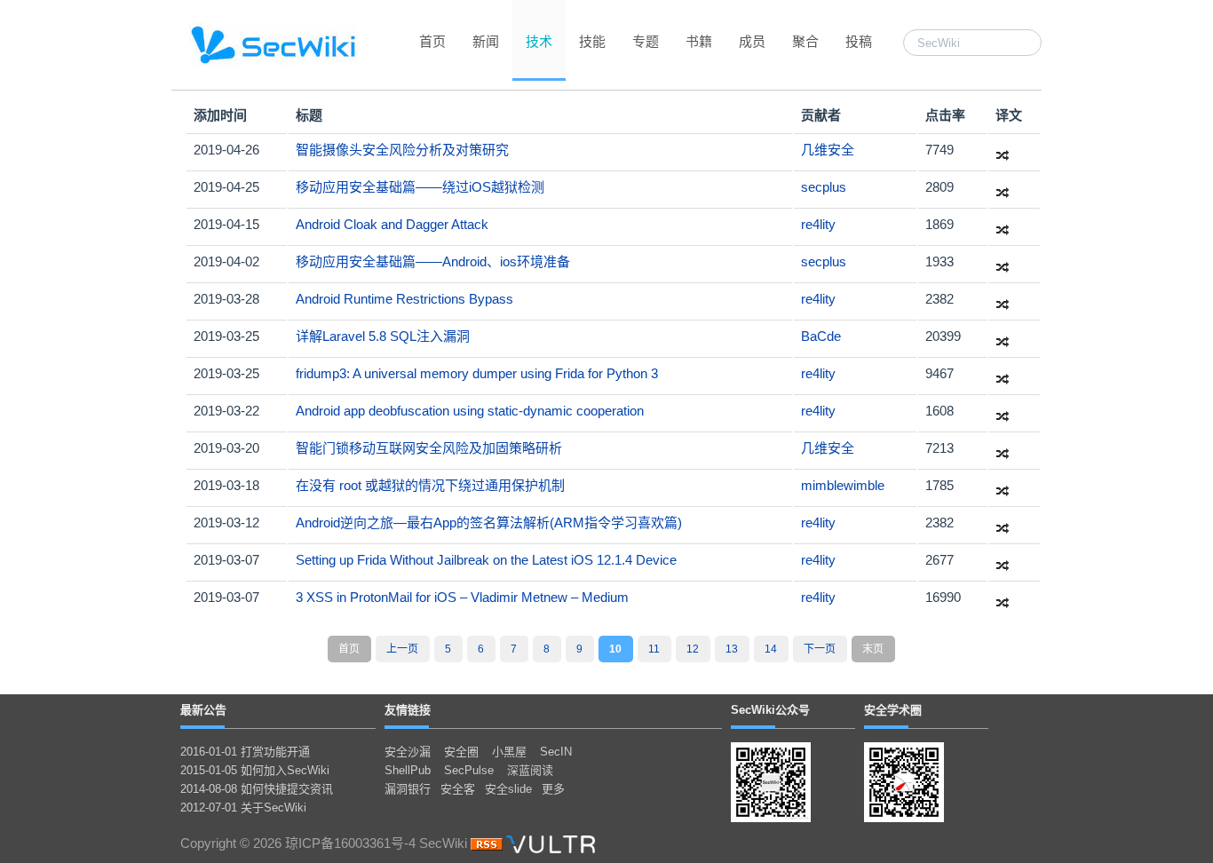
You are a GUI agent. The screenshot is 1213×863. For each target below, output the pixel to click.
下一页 (820, 649)
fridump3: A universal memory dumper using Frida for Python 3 (477, 373)
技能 (592, 41)
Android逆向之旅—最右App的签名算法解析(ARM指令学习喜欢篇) (489, 522)
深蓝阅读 (530, 770)
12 (692, 649)
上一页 (402, 649)
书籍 (699, 41)
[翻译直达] (1002, 149)
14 (771, 649)
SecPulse (469, 770)
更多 (553, 789)
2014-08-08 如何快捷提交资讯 (256, 789)
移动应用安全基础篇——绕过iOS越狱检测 (420, 186)
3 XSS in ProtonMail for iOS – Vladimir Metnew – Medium (462, 597)
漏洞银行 (408, 789)
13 (731, 649)
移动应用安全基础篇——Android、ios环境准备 (433, 261)
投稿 (858, 41)
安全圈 (461, 751)
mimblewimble (842, 485)
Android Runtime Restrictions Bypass (404, 298)
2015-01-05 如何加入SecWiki (254, 770)
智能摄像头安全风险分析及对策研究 (402, 149)
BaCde (821, 336)
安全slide (508, 789)
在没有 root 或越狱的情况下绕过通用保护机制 (430, 485)
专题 (645, 41)
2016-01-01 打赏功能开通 (245, 751)
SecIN (556, 751)
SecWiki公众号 (770, 710)
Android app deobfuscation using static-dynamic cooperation (470, 410)
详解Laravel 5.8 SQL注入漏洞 (383, 336)
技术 (539, 41)
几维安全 (827, 149)
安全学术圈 (893, 710)
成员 (752, 41)
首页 (432, 41)
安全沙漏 (408, 751)
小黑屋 (509, 751)
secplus (823, 186)
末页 (873, 649)
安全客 (457, 789)
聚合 (805, 41)
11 (654, 649)
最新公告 (203, 710)
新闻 (485, 41)
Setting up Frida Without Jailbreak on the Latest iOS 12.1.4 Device (486, 559)
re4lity (818, 224)
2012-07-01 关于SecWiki (243, 807)
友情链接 (408, 710)
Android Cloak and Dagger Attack (392, 224)
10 (615, 649)
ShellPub (408, 770)
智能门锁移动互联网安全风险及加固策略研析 (429, 447)
